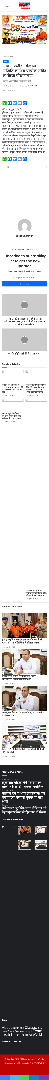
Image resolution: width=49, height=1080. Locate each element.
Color (39, 1028)
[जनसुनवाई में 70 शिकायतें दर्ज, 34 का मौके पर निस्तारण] (24, 698)
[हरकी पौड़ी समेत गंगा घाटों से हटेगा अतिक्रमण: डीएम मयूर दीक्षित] (24, 662)
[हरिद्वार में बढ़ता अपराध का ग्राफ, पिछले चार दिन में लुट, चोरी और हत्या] (24, 850)
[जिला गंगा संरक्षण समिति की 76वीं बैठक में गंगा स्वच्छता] (24, 735)
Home (5, 56)
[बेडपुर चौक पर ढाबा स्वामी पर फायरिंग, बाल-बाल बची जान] (41, 850)
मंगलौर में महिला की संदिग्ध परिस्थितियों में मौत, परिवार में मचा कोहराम (36, 593)
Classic (31, 1027)
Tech (6, 1034)
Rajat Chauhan (11, 86)
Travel (28, 1034)
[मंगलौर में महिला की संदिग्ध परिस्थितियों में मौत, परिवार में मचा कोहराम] (36, 493)
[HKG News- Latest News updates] (25, 6)
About (7, 1027)
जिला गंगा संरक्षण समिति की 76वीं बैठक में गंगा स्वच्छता (23, 750)
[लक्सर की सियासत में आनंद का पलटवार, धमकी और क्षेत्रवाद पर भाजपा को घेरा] (12, 376)
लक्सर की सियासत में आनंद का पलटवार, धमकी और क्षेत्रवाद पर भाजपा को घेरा (12, 388)
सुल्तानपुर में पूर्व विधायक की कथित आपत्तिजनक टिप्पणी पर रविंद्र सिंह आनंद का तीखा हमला (36, 388)
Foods (10, 1031)
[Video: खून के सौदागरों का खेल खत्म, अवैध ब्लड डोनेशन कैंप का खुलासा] (12, 405)
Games (19, 1031)
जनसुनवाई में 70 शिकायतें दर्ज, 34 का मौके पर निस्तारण (23, 714)
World (37, 1034)
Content (4, 1032)
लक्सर (11, 56)
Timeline (17, 1034)
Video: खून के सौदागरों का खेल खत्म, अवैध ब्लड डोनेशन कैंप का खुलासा (11, 416)
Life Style (27, 1031)
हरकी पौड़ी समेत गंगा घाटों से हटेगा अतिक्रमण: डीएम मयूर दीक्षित (19, 678)
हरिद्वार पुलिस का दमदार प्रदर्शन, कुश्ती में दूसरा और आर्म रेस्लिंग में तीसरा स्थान (22, 641)
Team (37, 1031)
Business (18, 1027)
